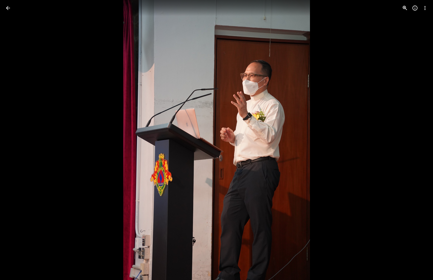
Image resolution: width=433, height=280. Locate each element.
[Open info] (415, 8)
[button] (14, 140)
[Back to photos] (8, 8)
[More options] (425, 8)
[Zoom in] (405, 8)
